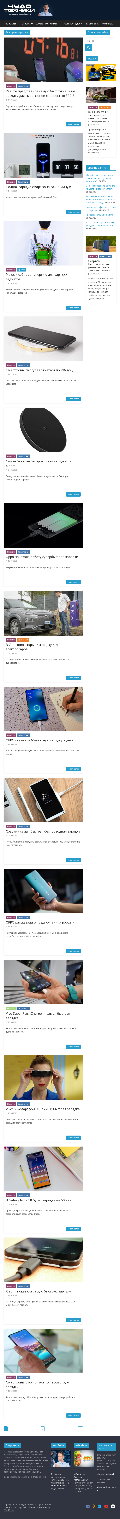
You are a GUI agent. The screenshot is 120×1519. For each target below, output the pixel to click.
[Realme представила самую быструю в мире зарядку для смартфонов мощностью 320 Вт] (43, 39)
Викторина (92, 23)
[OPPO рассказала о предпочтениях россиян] (43, 870)
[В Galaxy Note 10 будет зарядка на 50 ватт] (43, 1148)
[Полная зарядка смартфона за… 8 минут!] (43, 134)
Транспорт (23, 640)
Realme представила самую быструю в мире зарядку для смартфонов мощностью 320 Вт (41, 93)
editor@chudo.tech (105, 1474)
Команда (107, 23)
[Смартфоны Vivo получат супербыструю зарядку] (43, 1330)
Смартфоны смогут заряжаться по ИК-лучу (39, 370)
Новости (10, 23)
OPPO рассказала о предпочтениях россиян (40, 922)
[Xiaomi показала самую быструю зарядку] (43, 1239)
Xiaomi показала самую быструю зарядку (38, 1291)
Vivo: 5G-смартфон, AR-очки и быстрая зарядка (43, 1109)
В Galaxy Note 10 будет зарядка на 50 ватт (39, 1200)
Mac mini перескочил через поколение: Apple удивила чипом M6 (99, 178)
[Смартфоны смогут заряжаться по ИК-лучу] (43, 318)
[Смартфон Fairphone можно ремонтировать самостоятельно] (101, 237)
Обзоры (26, 23)
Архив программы (46, 23)
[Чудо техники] (29, 4)
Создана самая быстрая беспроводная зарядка (43, 831)
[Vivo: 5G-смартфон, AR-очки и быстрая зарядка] (43, 1057)
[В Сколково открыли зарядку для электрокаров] (43, 592)
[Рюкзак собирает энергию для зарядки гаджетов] (43, 222)
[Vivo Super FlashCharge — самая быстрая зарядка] (43, 961)
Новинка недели (72, 23)
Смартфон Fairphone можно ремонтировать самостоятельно (99, 265)
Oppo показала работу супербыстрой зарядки (42, 556)
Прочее (21, 269)
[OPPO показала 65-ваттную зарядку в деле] (43, 688)
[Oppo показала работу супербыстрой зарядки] (43, 505)
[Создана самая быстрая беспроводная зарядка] (43, 779)
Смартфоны (23, 86)
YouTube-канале (59, 1485)
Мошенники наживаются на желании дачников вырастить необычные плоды (101, 199)
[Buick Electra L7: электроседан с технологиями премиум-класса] (101, 88)
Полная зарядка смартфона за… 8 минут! (38, 186)
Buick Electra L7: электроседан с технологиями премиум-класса (98, 116)
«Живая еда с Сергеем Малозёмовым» (82, 1477)
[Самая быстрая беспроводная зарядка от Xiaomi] (43, 409)
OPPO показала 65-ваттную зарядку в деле (39, 740)
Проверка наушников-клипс (99, 214)
